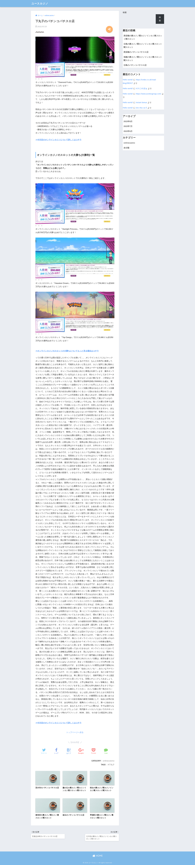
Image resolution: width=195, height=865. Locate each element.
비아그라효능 (141, 88)
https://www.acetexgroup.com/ (148, 94)
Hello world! (128, 80)
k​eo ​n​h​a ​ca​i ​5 (141, 108)
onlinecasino (108, 761)
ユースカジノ (39, 3)
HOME (99, 855)
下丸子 (111, 764)
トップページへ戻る (75, 732)
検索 (125, 12)
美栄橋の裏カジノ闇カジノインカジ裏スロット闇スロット (143, 37)
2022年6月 (128, 131)
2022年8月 (128, 121)
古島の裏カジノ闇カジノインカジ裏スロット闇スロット (143, 45)
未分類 (126, 148)
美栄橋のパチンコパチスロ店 (136, 52)
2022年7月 (128, 126)
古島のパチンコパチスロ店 (135, 65)
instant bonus (141, 102)
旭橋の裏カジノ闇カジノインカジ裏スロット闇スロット (143, 58)
